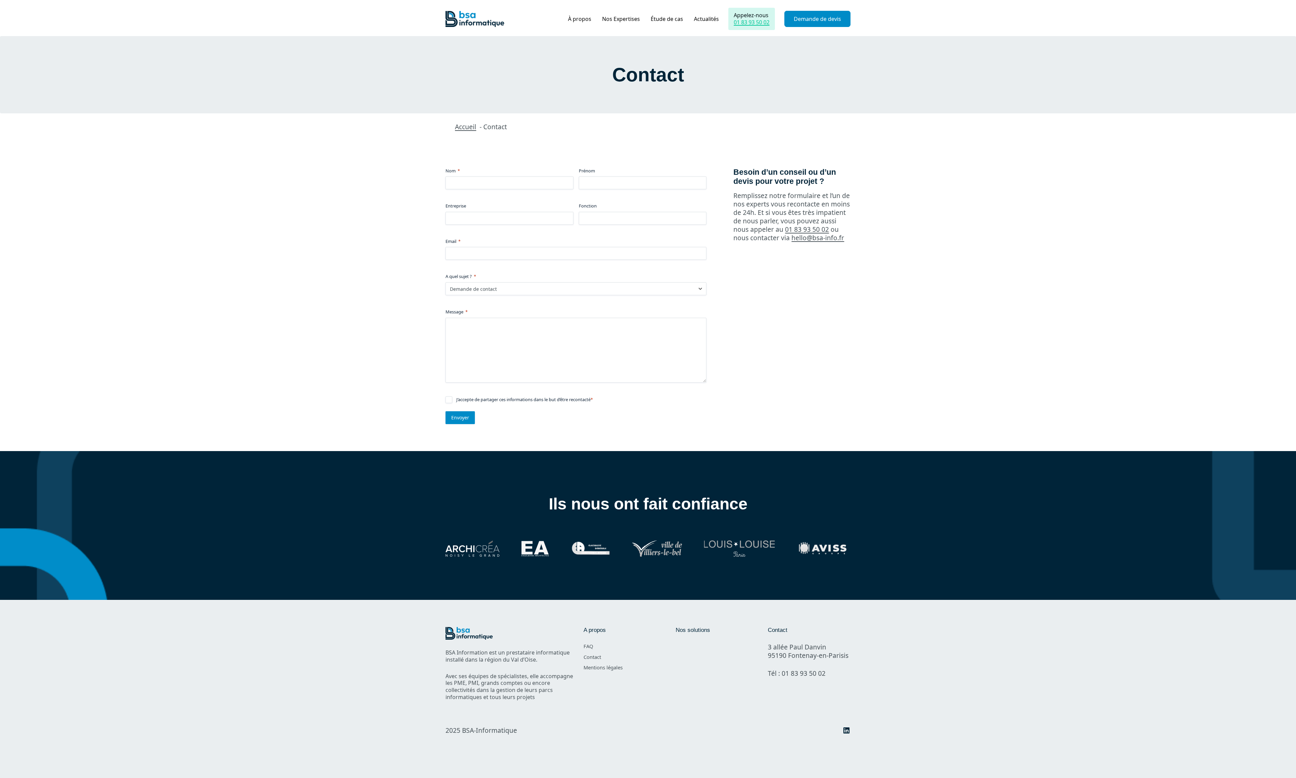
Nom (453, 171)
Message (457, 312)
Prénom (587, 171)
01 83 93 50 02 (752, 22)
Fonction (588, 206)
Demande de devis (817, 19)
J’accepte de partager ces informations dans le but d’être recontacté (524, 399)
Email (453, 241)
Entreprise (456, 206)
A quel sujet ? (461, 276)
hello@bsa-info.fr (817, 237)
